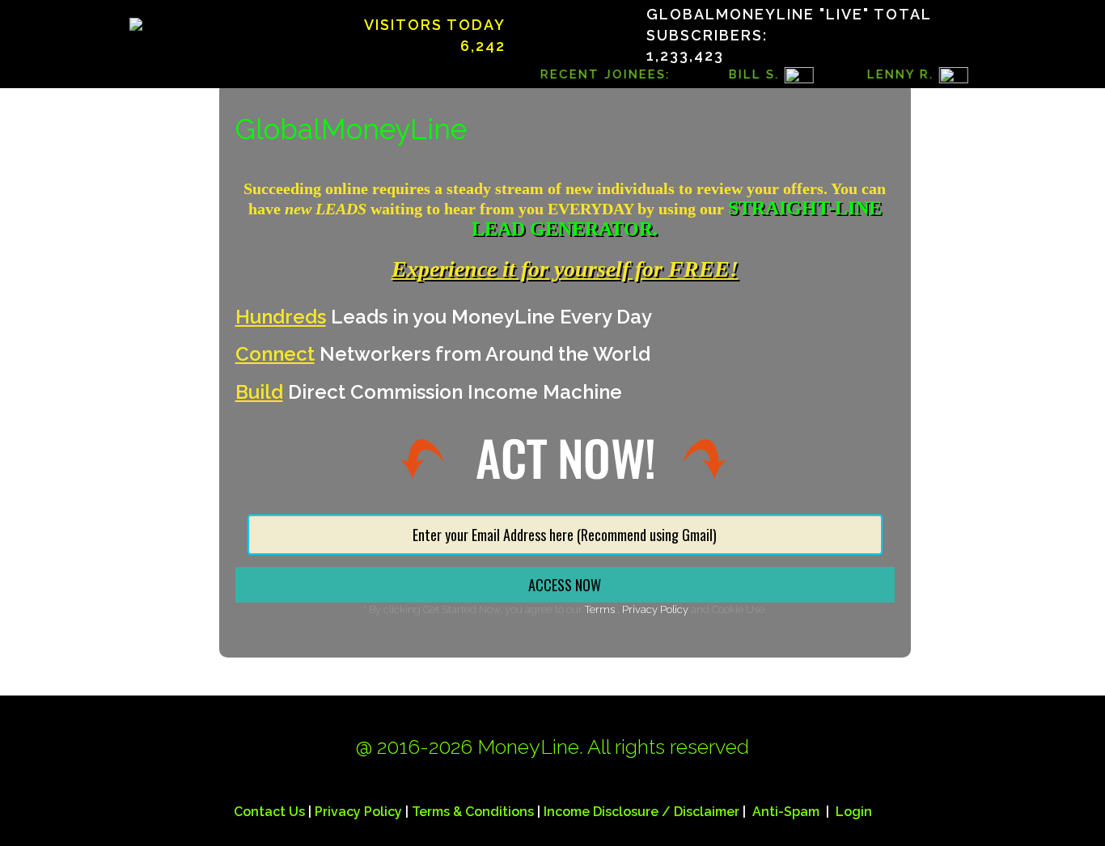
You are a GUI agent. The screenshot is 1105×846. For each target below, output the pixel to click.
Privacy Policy (655, 609)
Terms (601, 609)
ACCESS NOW (564, 584)
